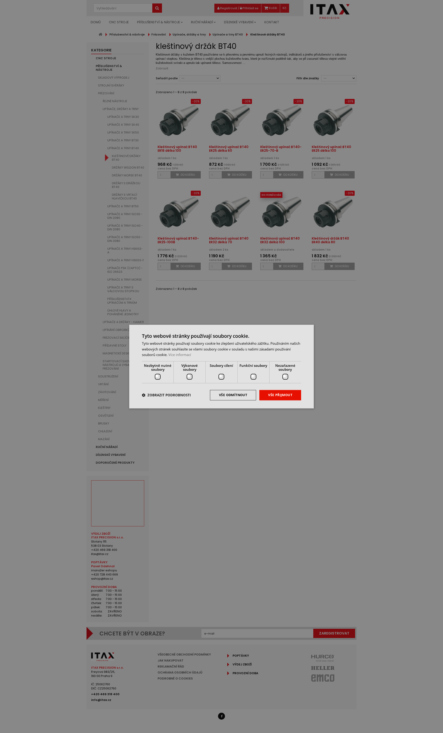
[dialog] (221, 366)
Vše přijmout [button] (280, 395)
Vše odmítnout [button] (233, 395)
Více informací (179, 355)
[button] (166, 395)
